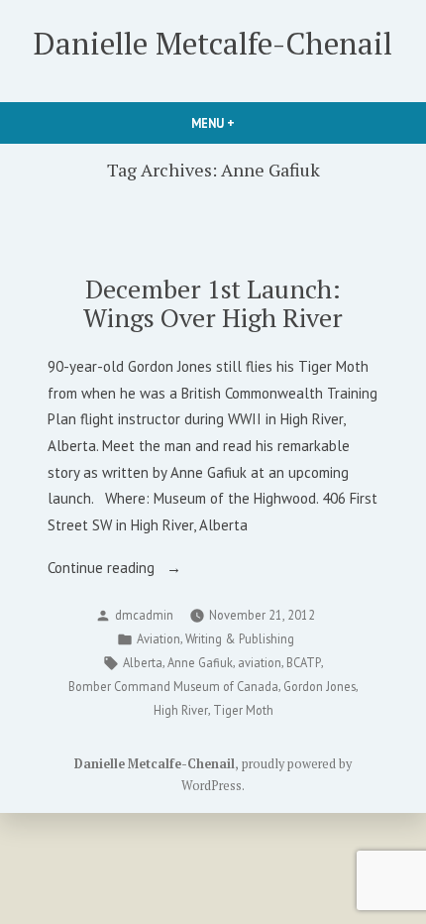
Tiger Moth (243, 710)
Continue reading (137, 569)
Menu (246, 123)
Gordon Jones (319, 686)
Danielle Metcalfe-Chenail (213, 43)
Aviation (158, 638)
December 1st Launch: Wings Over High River (213, 303)
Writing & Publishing (239, 638)
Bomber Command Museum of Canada (173, 686)
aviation (259, 662)
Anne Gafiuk (200, 662)
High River (181, 710)
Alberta (142, 662)
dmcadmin (144, 615)
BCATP (303, 662)
